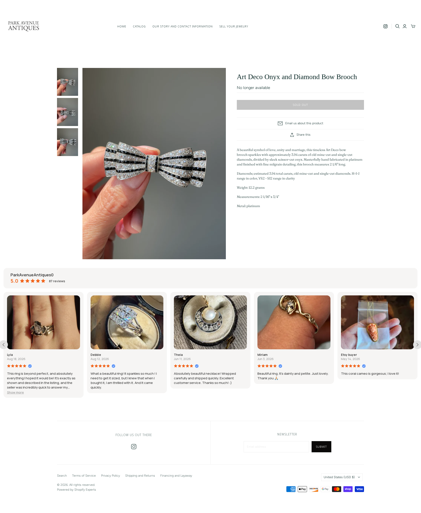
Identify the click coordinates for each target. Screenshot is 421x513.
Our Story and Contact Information (182, 26)
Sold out (300, 105)
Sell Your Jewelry (233, 26)
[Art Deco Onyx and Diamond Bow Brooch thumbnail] (67, 82)
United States (339, 477)
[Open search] (397, 26)
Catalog (139, 26)
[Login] (404, 26)
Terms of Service (84, 475)
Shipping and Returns (140, 475)
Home (121, 26)
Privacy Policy (110, 475)
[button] (15, 392)
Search (62, 475)
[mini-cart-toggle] (413, 26)
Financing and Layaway (176, 475)
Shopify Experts (85, 490)
